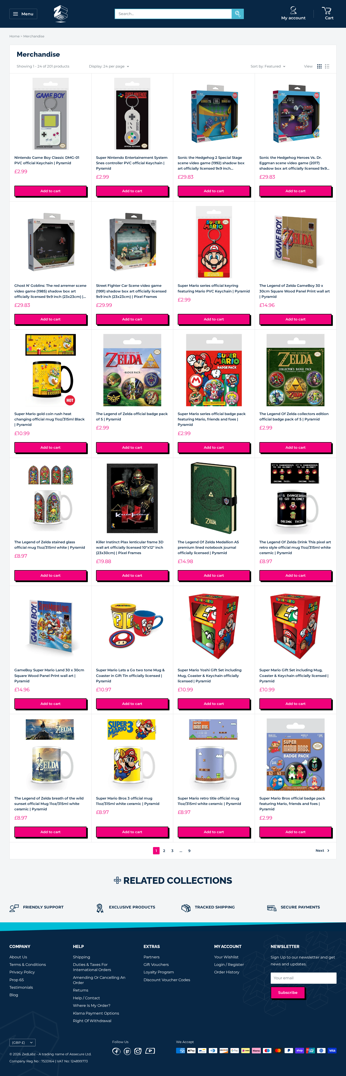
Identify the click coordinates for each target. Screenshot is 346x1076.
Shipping (81, 957)
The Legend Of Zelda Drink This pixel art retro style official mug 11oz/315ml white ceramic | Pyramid (295, 547)
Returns (80, 990)
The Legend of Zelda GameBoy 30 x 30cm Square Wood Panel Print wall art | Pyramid (294, 291)
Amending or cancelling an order (99, 980)
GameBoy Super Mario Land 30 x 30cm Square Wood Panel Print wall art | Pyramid (49, 675)
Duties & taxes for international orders (92, 967)
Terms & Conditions (27, 964)
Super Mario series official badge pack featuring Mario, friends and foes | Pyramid (212, 419)
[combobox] (173, 14)
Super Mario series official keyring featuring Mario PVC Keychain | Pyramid (214, 288)
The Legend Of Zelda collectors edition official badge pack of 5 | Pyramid (294, 416)
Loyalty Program (159, 972)
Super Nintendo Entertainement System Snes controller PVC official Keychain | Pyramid (132, 163)
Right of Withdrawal (92, 1021)
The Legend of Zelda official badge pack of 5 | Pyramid (132, 416)
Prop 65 (16, 980)
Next (320, 850)
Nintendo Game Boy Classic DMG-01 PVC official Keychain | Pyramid (46, 160)
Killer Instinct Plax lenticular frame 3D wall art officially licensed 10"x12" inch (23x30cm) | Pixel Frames (129, 547)
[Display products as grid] (319, 66)
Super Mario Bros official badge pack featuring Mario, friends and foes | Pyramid (292, 804)
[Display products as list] (327, 66)
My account (293, 18)
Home (14, 36)
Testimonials (21, 987)
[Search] (238, 14)
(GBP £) (18, 1042)
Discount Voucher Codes (167, 980)
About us (18, 957)
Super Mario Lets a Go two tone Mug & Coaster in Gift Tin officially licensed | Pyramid (130, 675)
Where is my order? (91, 1005)
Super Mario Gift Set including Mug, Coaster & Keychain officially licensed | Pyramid (294, 675)
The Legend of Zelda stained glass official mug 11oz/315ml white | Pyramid (49, 545)
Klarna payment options (96, 1013)
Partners (152, 957)
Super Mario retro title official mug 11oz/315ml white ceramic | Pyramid (209, 801)
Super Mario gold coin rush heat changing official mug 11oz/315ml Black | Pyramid (49, 419)
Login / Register (229, 964)
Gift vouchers (156, 964)
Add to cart (50, 191)
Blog (13, 995)
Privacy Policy (22, 972)
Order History (226, 972)
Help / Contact (86, 998)
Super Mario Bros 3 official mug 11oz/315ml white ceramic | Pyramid (127, 801)
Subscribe (288, 992)
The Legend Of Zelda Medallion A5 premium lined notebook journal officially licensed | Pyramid (208, 547)
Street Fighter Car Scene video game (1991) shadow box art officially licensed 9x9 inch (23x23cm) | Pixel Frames (131, 291)
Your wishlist (226, 957)
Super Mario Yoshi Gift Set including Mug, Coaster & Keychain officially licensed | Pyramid (209, 675)
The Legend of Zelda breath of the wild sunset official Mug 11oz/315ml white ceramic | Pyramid (49, 804)
